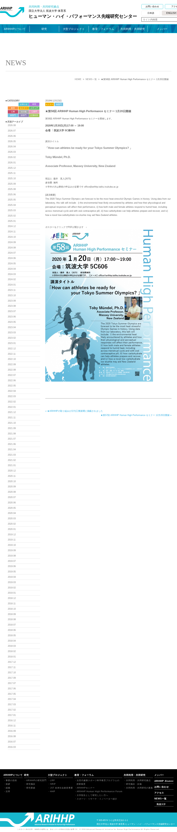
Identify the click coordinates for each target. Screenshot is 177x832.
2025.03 (12, 210)
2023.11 (12, 290)
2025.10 (12, 178)
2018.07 (12, 624)
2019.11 (12, 539)
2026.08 (12, 125)
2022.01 (12, 407)
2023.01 (12, 343)
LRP (52, 780)
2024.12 (12, 226)
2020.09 (12, 486)
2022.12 (12, 348)
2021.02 (12, 460)
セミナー (49, 104)
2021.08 (12, 433)
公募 (13, 112)
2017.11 (12, 667)
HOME (78, 79)
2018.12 (12, 598)
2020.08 (12, 492)
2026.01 (12, 162)
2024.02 (12, 279)
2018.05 (12, 635)
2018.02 (12, 651)
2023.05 (12, 322)
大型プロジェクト (74, 28)
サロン (13, 104)
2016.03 (12, 747)
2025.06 (12, 194)
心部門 (34, 112)
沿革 (8, 791)
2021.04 (12, 449)
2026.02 (12, 157)
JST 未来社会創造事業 (61, 788)
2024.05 (12, 263)
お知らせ (23, 104)
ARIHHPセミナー (86, 788)
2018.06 (12, 630)
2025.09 (12, 184)
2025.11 (12, 173)
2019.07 (12, 561)
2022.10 (12, 359)
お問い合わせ (152, 6)
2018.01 (12, 656)
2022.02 (12, 401)
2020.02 (12, 524)
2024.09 (12, 242)
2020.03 (12, 518)
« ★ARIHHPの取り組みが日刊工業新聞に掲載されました (74, 411)
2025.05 (12, 199)
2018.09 (12, 614)
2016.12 (12, 720)
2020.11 (12, 476)
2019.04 (12, 577)
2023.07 (12, 311)
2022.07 (12, 375)
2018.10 (12, 609)
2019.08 (12, 555)
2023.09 (12, 300)
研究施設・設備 (134, 784)
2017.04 (12, 699)
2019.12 (12, 534)
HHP (52, 791)
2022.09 (12, 364)
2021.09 (12, 428)
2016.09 (12, 731)
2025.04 (12, 205)
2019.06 (12, 566)
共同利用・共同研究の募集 (139, 788)
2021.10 (12, 423)
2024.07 (12, 253)
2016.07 (12, 741)
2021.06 (12, 444)
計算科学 (34, 115)
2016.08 (12, 736)
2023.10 (12, 295)
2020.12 (12, 470)
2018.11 (12, 603)
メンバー (162, 28)
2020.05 (12, 508)
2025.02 (12, 215)
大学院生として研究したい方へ (92, 795)
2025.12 (12, 168)
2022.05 (12, 385)
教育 (13, 108)
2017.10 (12, 672)
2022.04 (12, 391)
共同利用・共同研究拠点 (138, 780)
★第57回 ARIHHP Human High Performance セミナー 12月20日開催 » (136, 415)
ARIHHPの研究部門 (36, 780)
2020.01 (12, 529)
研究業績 (30, 788)
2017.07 (12, 683)
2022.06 (12, 380)
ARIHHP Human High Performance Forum (99, 791)
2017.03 (12, 704)
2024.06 (12, 258)
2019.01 (12, 593)
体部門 (59, 104)
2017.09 (12, 678)
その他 (23, 112)
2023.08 (12, 306)
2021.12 (12, 412)
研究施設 (30, 784)
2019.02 (12, 587)
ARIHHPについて (15, 28)
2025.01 (12, 221)
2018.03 (12, 646)
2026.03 (12, 152)
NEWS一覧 (91, 79)
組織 (8, 788)
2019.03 (12, 582)
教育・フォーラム (103, 28)
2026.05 (12, 141)
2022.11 (12, 354)
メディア (34, 108)
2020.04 (12, 513)
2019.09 (12, 550)
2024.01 (12, 284)
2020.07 (12, 497)
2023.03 (12, 332)
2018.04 (12, 640)
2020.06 (12, 502)
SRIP (53, 784)
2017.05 (12, 694)
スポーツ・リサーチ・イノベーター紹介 (97, 799)
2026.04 (12, 146)
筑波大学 (161, 804)
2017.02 (12, 709)
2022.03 (12, 396)
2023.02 (12, 338)
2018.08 (12, 619)
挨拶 (8, 784)
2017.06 (12, 688)
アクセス (159, 792)
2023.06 (12, 316)
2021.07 (12, 438)
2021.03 (12, 455)
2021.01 (12, 465)
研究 (44, 28)
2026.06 (12, 136)
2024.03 (12, 274)
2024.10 (12, 237)
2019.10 (12, 545)
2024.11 (12, 231)
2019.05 (12, 571)
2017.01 (12, 715)
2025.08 (12, 189)
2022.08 (12, 369)
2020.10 (12, 481)
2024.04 (12, 269)
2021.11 (12, 417)
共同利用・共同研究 (132, 28)
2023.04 (12, 327)
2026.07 (12, 130)
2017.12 (12, 662)
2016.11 (12, 725)
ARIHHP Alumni (164, 781)
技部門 (23, 115)
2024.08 (12, 247)
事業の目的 (11, 780)
